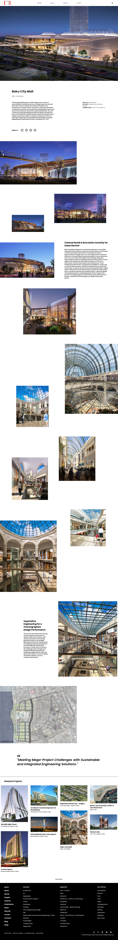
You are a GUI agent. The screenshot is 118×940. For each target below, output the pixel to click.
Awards (7, 901)
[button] (112, 3)
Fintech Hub (95, 832)
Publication (9, 904)
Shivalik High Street (9, 824)
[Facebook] (106, 932)
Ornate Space (6, 869)
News (6, 908)
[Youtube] (110, 932)
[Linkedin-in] (94, 932)
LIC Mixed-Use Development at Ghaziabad (43, 809)
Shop (79, 3)
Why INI (7, 911)
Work (39, 3)
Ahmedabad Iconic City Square (43, 834)
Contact (7, 918)
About (65, 3)
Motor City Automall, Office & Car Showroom (102, 807)
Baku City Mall (66, 847)
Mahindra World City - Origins (72, 804)
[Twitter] (102, 932)
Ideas (52, 3)
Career (7, 914)
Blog (6, 921)
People (7, 897)
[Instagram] (98, 932)
